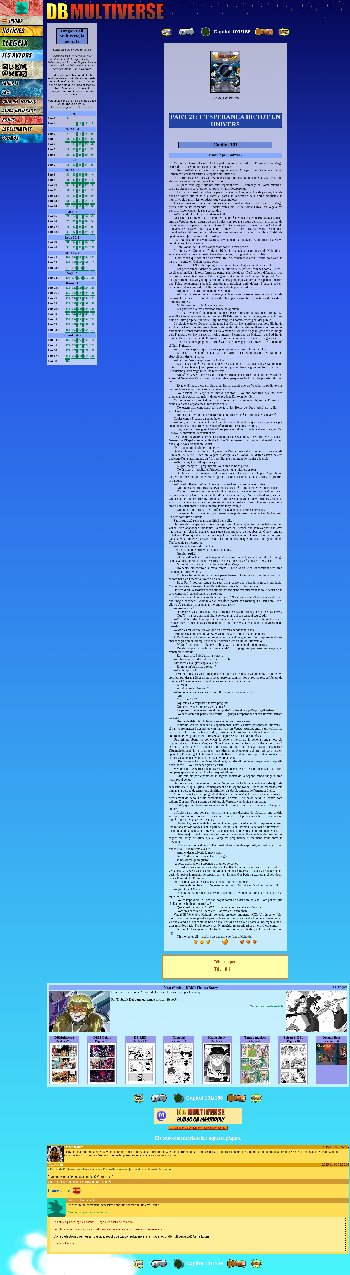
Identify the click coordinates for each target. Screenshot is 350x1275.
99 (86, 247)
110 (92, 262)
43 (80, 179)
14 (86, 138)
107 (74, 262)
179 (86, 350)
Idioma (15, 21)
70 (92, 206)
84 (86, 226)
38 (80, 174)
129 (86, 292)
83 (80, 226)
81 (67, 226)
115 (92, 267)
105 (92, 257)
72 (74, 216)
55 (92, 190)
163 (80, 329)
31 (67, 164)
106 (68, 262)
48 (80, 185)
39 (86, 174)
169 (86, 339)
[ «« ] (167, 32)
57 (74, 195)
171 (68, 345)
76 (67, 221)
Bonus (8, 119)
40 (92, 174)
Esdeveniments (17, 129)
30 (92, 154)
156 (68, 324)
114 (86, 267)
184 (86, 355)
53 (80, 190)
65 (92, 200)
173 (80, 345)
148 (80, 314)
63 (80, 200)
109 (86, 262)
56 (67, 195)
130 (92, 292)
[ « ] (186, 32)
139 (86, 303)
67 (74, 206)
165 (92, 329)
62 (74, 200)
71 (67, 216)
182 (74, 355)
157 (74, 324)
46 (67, 185)
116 (68, 277)
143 (80, 308)
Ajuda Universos (19, 110)
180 (92, 350)
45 (92, 179)
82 (74, 226)
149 (86, 314)
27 (74, 154)
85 (92, 226)
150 (92, 314)
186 (68, 361)
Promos (10, 138)
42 (74, 179)
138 (80, 303)
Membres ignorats (64, 1243)
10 (92, 133)
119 (86, 277)
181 (68, 355)
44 (86, 179)
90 (92, 231)
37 (74, 174)
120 (92, 277)
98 (80, 247)
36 (67, 174)
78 (80, 221)
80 (92, 221)
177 (74, 350)
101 (68, 257)
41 (67, 179)
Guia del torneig (19, 101)
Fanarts (10, 83)
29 (86, 154)
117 (74, 277)
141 (68, 308)
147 (74, 314)
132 (74, 298)
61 (67, 200)
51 (67, 190)
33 (80, 164)
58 (80, 195)
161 (68, 329)
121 (68, 287)
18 (80, 144)
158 (80, 324)
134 (86, 298)
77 (74, 221)
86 (67, 231)
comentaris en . (64, 1190)
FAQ (6, 92)
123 (80, 287)
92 (74, 242)
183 (80, 355)
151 (68, 319)
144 (86, 308)
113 (80, 267)
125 (92, 287)
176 (68, 350)
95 (92, 242)
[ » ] (264, 32)
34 (86, 164)
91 (67, 242)
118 (80, 277)
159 (86, 324)
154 (86, 319)
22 (74, 149)
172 (74, 345)
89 (86, 231)
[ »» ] (284, 32)
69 (86, 206)
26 (67, 154)
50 (92, 185)
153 (80, 319)
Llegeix (15, 43)
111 (68, 267)
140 (92, 303)
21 (67, 149)
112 (74, 267)
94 (86, 242)
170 (92, 339)
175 (92, 345)
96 (67, 247)
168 (80, 339)
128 (80, 292)
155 (92, 319)
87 (74, 231)
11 (68, 138)
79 (86, 221)
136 (68, 303)
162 (74, 329)
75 (92, 216)
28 (80, 154)
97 (74, 247)
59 (86, 195)
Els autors (17, 55)
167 (74, 339)
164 (86, 329)
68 (80, 206)
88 (80, 231)
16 (67, 144)
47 (74, 185)
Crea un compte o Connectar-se (87, 1212)
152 (74, 319)
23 (80, 149)
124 (86, 287)
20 (92, 144)
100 (92, 247)
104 (86, 257)
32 (74, 164)
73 (80, 216)
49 (86, 185)
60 (92, 195)
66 (67, 206)
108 (80, 262)
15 (92, 138)
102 (74, 257)
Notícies (13, 31)
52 (74, 190)
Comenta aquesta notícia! (267, 1006)
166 (68, 339)
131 (68, 298)
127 (74, 292)
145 (92, 308)
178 (80, 350)
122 (74, 287)
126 (68, 292)
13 (80, 138)
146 (68, 314)
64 (86, 200)
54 (86, 190)
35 (92, 164)
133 (80, 298)
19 (86, 144)
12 (74, 138)
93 (80, 242)
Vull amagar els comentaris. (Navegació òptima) (198, 1127)
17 (74, 144)
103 (80, 257)
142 (74, 308)
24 (86, 149)
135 (92, 298)
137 (74, 303)
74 (86, 216)
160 (92, 324)
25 (92, 149)
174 (86, 345)
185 (92, 355)
